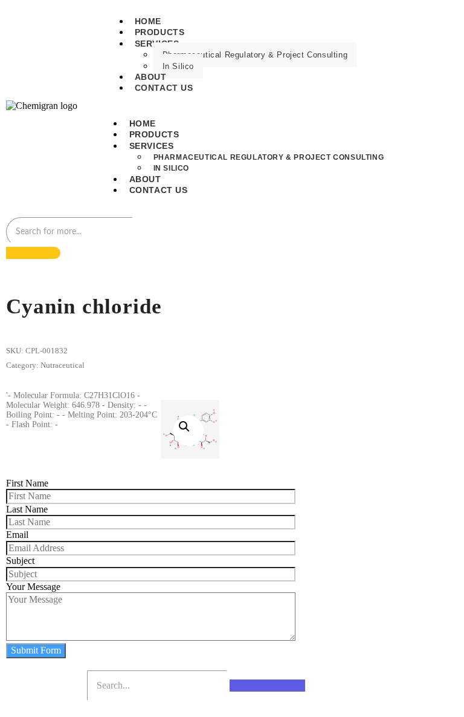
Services (151, 146)
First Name (27, 483)
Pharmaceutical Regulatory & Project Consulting (255, 54)
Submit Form (36, 650)
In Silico (178, 66)
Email (17, 534)
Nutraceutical (62, 365)
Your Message (33, 586)
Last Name (27, 509)
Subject (20, 560)
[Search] (33, 253)
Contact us (164, 88)
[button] (188, 431)
